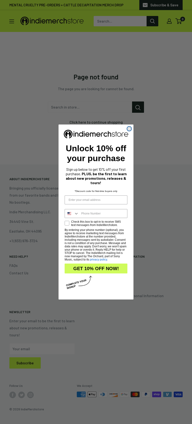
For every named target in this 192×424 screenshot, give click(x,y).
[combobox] (72, 213)
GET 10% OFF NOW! (96, 268)
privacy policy (98, 259)
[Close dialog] (129, 128)
